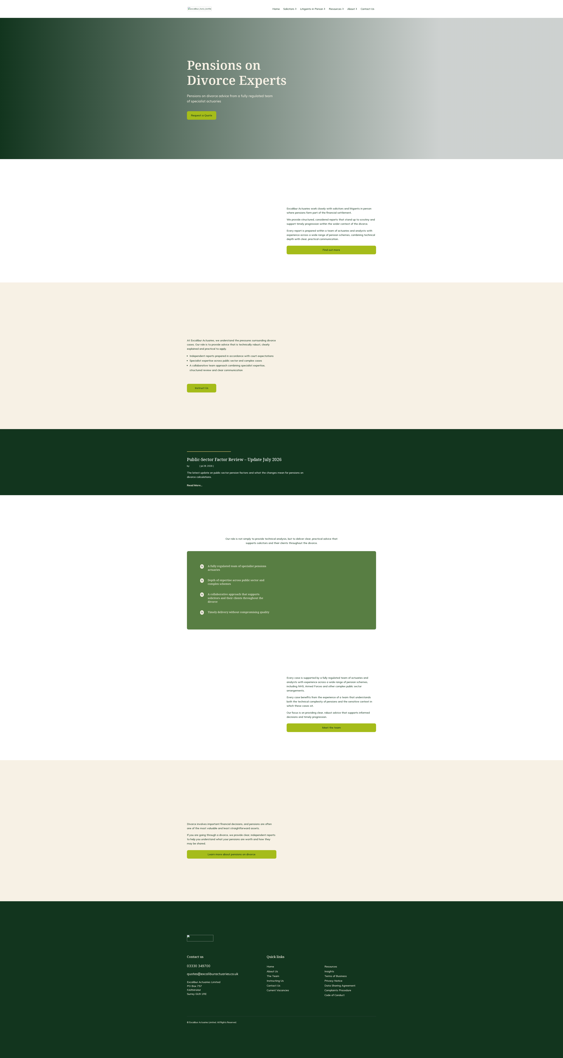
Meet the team (331, 727)
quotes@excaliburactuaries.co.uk (212, 974)
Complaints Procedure (337, 990)
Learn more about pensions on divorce (231, 854)
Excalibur (194, 466)
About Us (272, 971)
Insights (218, 466)
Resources (330, 966)
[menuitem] (276, 9)
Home (270, 966)
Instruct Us (201, 388)
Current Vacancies (278, 990)
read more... (194, 485)
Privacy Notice (333, 980)
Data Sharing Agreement (339, 985)
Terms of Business (335, 976)
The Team (273, 976)
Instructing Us (275, 980)
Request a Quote (201, 115)
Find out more (331, 250)
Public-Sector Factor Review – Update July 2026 (234, 459)
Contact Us (273, 985)
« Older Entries (194, 493)
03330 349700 (198, 966)
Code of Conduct (334, 995)
